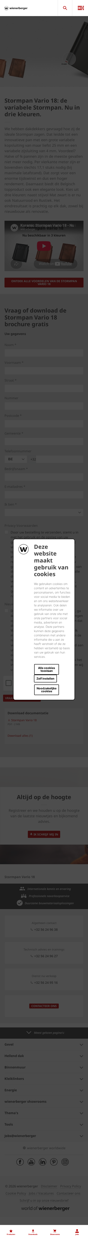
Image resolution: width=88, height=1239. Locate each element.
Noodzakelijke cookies (46, 690)
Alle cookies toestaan (46, 669)
